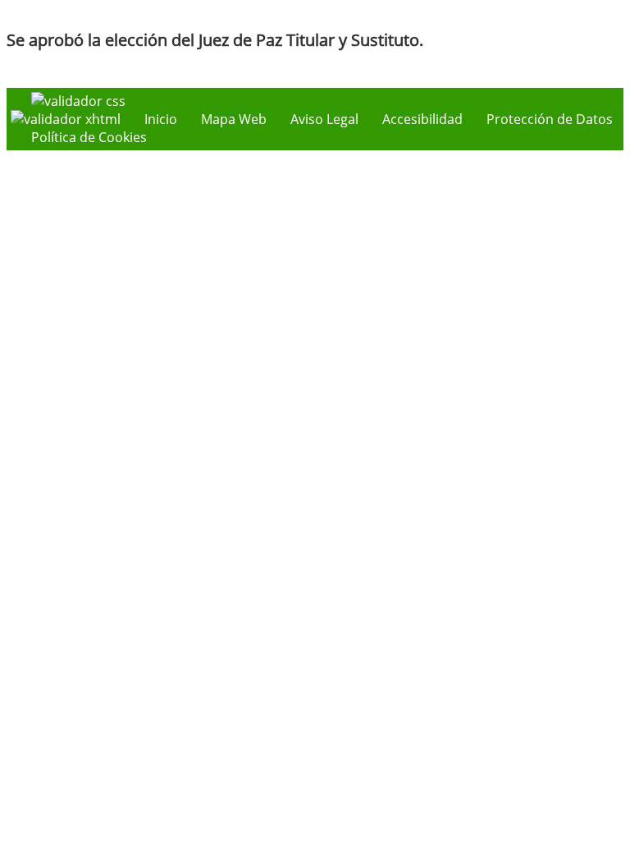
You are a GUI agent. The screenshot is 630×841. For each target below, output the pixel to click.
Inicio (160, 119)
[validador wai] (67, 119)
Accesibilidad (422, 119)
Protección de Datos (549, 119)
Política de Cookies (89, 137)
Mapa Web (234, 119)
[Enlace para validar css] (78, 101)
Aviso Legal (324, 119)
